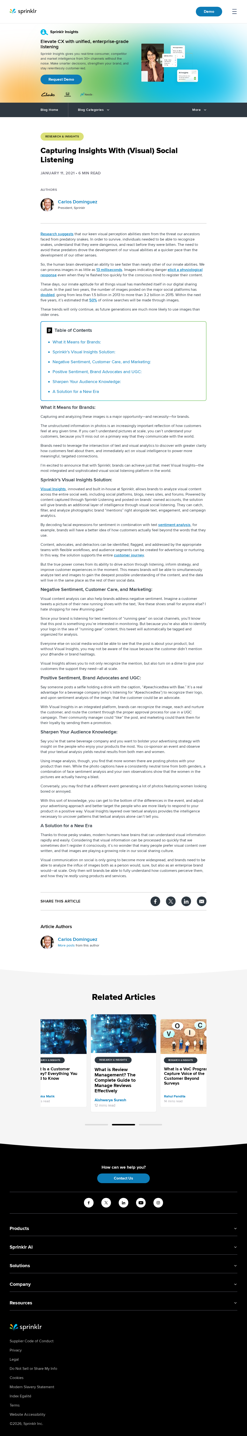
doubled (48, 294)
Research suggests (57, 234)
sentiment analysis (174, 524)
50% (93, 300)
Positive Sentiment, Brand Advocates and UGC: (97, 371)
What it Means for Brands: (77, 342)
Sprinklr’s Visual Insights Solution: (84, 352)
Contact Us (123, 1178)
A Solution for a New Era (76, 391)
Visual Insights (53, 489)
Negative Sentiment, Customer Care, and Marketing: (102, 361)
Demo (209, 11)
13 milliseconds (109, 269)
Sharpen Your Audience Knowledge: (87, 381)
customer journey (129, 555)
